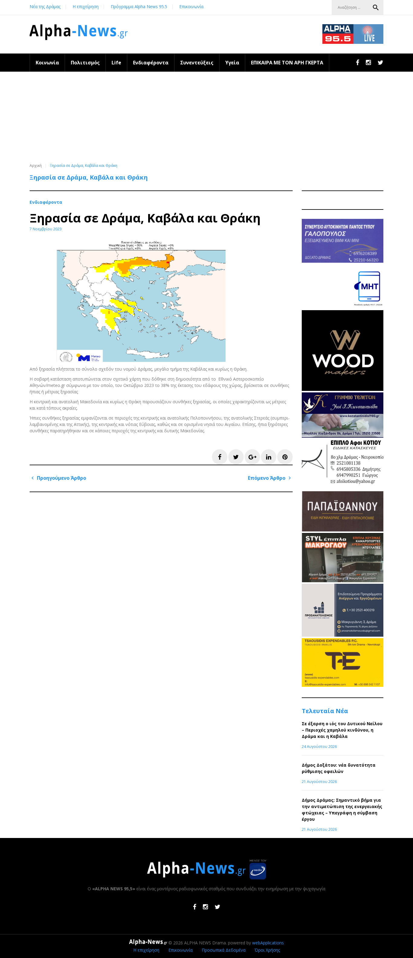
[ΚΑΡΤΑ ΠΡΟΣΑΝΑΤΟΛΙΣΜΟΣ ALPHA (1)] (342, 635)
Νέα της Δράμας (45, 6)
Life (116, 62)
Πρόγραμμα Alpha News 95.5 (139, 6)
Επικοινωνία (191, 6)
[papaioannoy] (342, 530)
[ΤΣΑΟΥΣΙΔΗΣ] (342, 685)
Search (376, 7)
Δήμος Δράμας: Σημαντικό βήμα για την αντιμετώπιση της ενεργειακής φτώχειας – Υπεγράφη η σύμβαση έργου (342, 809)
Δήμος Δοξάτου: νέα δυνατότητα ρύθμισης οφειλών (339, 768)
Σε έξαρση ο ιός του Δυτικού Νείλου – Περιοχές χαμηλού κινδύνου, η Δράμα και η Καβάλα (342, 730)
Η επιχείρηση (86, 6)
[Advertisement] (206, 117)
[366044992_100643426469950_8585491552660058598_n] (342, 389)
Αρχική (36, 165)
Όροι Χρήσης (267, 950)
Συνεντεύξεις (196, 62)
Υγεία (232, 62)
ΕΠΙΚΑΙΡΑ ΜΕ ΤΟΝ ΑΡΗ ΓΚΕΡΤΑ (287, 62)
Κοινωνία (47, 62)
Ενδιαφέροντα (150, 62)
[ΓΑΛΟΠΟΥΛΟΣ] (342, 261)
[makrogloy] (342, 580)
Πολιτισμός (85, 62)
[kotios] (342, 488)
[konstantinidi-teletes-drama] (342, 436)
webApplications (268, 943)
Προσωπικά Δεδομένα (224, 950)
